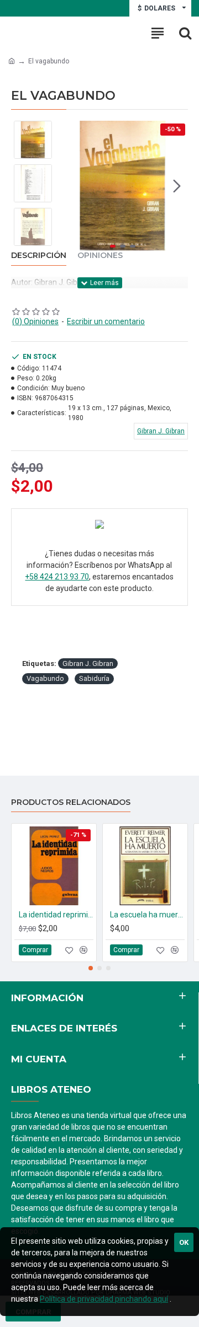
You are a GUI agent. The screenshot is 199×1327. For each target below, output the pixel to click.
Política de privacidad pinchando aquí (104, 1298)
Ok (183, 1242)
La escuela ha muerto (147, 914)
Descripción (38, 255)
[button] (68, 186)
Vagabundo (45, 678)
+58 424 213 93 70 (57, 576)
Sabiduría (94, 678)
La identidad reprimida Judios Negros (56, 914)
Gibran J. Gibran (87, 663)
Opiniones (100, 255)
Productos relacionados (70, 802)
